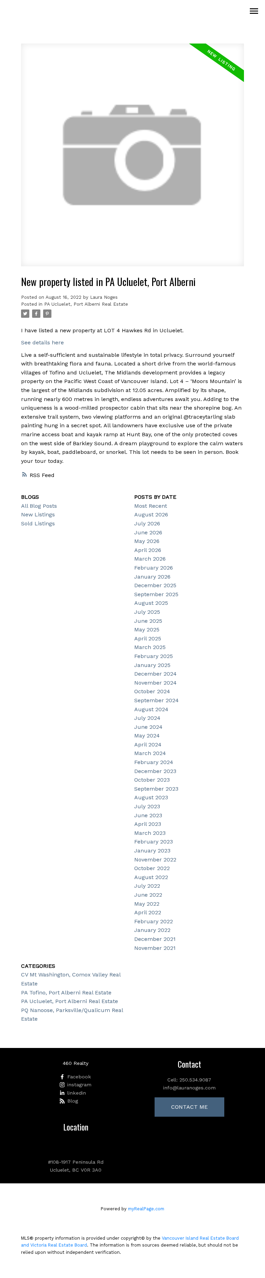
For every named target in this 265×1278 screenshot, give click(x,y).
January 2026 (152, 576)
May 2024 (147, 735)
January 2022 (152, 930)
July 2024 (147, 718)
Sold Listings (38, 523)
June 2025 (148, 621)
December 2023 (155, 771)
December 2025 (155, 585)
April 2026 (147, 550)
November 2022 (155, 859)
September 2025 (156, 594)
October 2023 (152, 779)
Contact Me (189, 1107)
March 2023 (150, 833)
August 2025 (151, 603)
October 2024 (152, 691)
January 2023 (152, 850)
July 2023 (147, 806)
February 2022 (153, 921)
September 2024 (156, 700)
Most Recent (150, 506)
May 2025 (146, 629)
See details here (42, 342)
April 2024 (147, 744)
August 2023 (151, 797)
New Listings (38, 514)
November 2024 (155, 682)
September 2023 (156, 788)
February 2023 (153, 841)
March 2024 (150, 753)
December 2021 (155, 939)
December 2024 (155, 673)
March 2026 (150, 558)
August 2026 (151, 514)
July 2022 (147, 886)
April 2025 (147, 638)
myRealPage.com (146, 1208)
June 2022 (148, 894)
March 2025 (150, 647)
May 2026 (146, 541)
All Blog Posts (39, 506)
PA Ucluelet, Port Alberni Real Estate (86, 304)
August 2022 (151, 877)
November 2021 (155, 948)
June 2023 (148, 815)
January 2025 (152, 665)
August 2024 (151, 709)
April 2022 (147, 912)
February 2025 (153, 656)
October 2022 (152, 868)
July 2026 (147, 523)
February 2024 (153, 762)
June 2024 (148, 727)
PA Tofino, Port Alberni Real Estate (66, 992)
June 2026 (148, 532)
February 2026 (153, 567)
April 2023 (147, 824)
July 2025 (147, 612)
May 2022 (146, 903)
